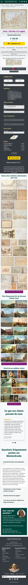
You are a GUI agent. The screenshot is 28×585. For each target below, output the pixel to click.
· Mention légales (5, 553)
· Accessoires (17, 556)
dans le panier (14, 158)
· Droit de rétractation (6, 558)
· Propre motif (17, 549)
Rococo (11, 5)
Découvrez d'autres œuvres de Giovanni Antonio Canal (14, 363)
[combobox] (14, 85)
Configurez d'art (15, 43)
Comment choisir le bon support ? (11, 495)
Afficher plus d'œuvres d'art (14, 404)
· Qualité (16, 553)
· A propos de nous (5, 561)
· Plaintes (4, 559)
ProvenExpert (9, 437)
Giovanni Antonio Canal (19, 5)
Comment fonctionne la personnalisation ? (13, 463)
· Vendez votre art (18, 551)
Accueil (2, 5)
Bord (4, 83)
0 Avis (16, 71)
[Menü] (1, 1)
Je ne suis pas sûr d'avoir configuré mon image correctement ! (13, 501)
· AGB (3, 554)
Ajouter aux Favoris (20, 68)
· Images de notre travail (19, 554)
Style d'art (7, 5)
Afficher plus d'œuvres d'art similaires (14, 291)
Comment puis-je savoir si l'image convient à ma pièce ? (12, 490)
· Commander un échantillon (20, 558)
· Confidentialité (5, 556)
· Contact (3, 551)
